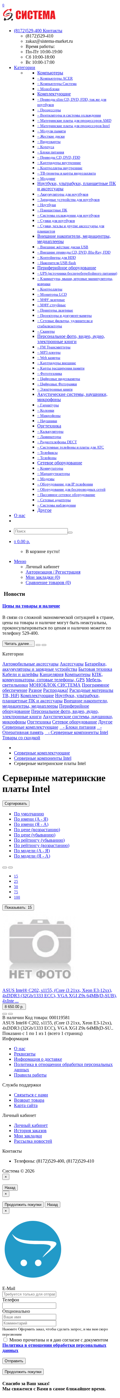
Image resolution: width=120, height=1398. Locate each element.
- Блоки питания (77, 727)
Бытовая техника (95, 669)
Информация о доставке (38, 1059)
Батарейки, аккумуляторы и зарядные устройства (54, 666)
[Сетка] (10, 867)
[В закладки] (4, 1014)
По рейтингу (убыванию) (39, 840)
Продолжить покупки (23, 1204)
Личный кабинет (31, 1125)
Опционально (16, 1311)
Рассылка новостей (33, 1141)
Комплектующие (37, 695)
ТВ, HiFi (10, 695)
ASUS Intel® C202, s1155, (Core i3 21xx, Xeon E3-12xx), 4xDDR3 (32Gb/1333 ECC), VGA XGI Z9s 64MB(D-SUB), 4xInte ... (59, 995)
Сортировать (16, 803)
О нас (19, 515)
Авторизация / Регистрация (53, 571)
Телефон (10, 1299)
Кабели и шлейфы (20, 674)
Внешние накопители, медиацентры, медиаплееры (55, 703)
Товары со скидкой (21, 737)
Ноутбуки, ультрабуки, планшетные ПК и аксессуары (51, 698)
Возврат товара (29, 1100)
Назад (10, 1187)
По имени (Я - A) (31, 824)
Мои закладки (28, 1135)
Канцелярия (51, 674)
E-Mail (8, 1288)
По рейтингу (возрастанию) (41, 845)
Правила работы (30, 1074)
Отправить (14, 1361)
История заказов (30, 1130)
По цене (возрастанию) (37, 829)
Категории (24, 67)
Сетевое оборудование (74, 721)
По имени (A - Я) (31, 819)
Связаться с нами (31, 1094)
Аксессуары (72, 663)
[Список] (4, 867)
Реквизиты (25, 1053)
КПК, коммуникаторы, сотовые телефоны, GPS (52, 677)
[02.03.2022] (38, 645)
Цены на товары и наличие (31, 605)
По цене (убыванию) (34, 834)
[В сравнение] (10, 1014)
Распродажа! (55, 690)
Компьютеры (78, 674)
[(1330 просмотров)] (44, 645)
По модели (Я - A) (32, 855)
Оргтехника (39, 721)
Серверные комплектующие (30, 727)
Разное (35, 690)
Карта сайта (26, 1105)
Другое (105, 721)
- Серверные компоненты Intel (76, 732)
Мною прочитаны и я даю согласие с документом (55, 1345)
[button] (22, 541)
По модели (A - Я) (32, 850)
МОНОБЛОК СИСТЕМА (55, 684)
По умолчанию (29, 813)
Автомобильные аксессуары (30, 663)
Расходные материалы (91, 690)
